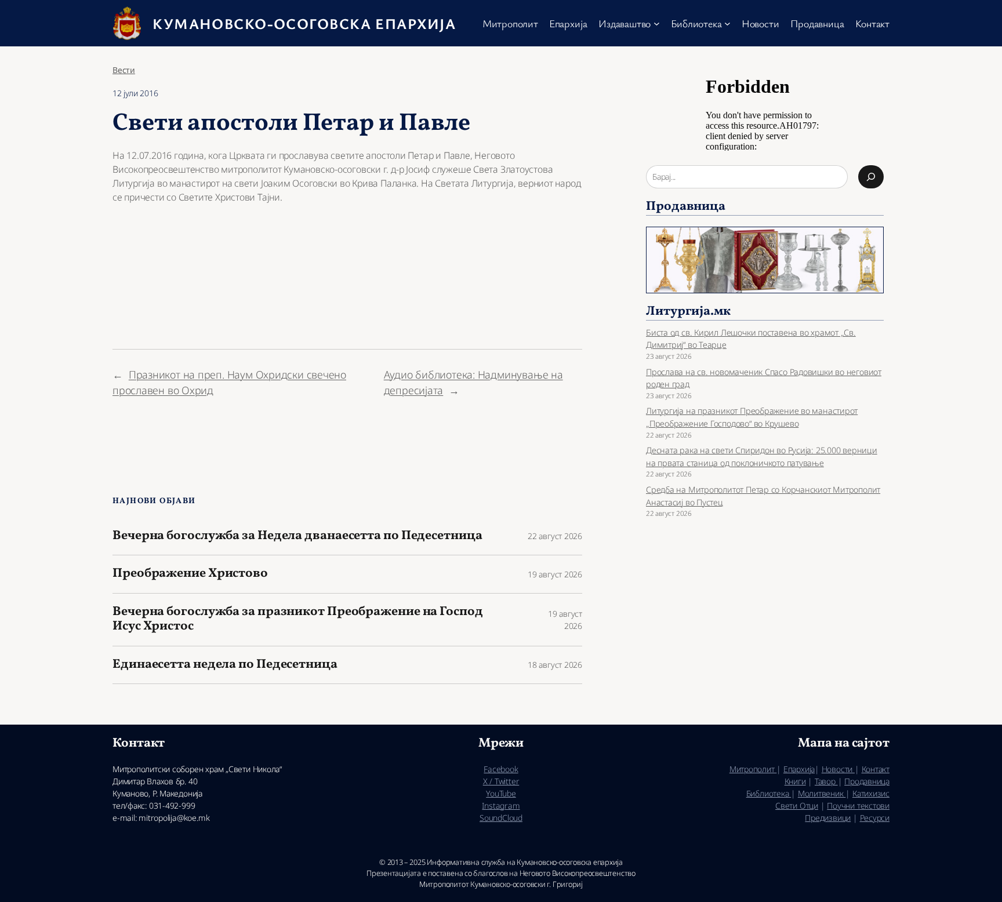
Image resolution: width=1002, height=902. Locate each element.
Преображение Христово (190, 574)
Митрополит (753, 768)
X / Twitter (501, 781)
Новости (838, 768)
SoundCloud (501, 817)
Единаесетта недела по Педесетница (224, 665)
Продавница (867, 781)
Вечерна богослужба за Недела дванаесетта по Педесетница (297, 536)
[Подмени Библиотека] (727, 23)
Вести (123, 69)
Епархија (799, 768)
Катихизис (871, 793)
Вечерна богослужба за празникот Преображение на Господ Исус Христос (297, 619)
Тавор (826, 781)
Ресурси (875, 817)
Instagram (501, 805)
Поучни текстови (858, 805)
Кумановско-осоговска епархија (304, 23)
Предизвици (828, 817)
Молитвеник (822, 793)
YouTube (500, 793)
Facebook (501, 768)
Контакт (876, 768)
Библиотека (769, 793)
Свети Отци (796, 805)
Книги (795, 781)
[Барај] (871, 176)
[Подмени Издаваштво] (657, 23)
